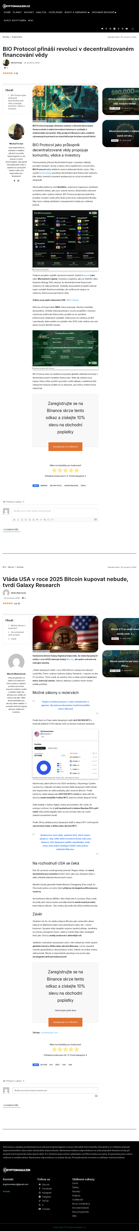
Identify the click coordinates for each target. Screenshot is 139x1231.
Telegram (46, 1197)
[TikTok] (118, 28)
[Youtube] (126, 28)
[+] (52, 519)
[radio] (54, 471)
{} (48, 519)
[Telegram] (114, 28)
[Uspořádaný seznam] (29, 519)
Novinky (6, 37)
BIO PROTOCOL (56, 486)
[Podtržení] (22, 519)
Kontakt (6, 1191)
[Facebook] (106, 28)
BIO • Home (73, 300)
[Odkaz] (45, 519)
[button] (132, 28)
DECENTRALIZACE (71, 486)
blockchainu (45, 173)
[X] (122, 28)
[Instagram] (110, 28)
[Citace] (37, 519)
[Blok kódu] (41, 519)
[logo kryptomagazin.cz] (16, 6)
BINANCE (44, 486)
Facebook (47, 1188)
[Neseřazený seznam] (33, 519)
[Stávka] (26, 519)
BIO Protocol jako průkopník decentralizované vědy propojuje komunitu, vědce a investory (17, 102)
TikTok (45, 1201)
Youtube (46, 1209)
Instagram (47, 1193)
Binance (85, 275)
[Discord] (102, 28)
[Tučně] (14, 519)
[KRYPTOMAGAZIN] (16, 1170)
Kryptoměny (17, 37)
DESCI (83, 486)
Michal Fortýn (16, 63)
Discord (45, 1184)
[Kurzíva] (18, 519)
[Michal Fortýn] (6, 62)
